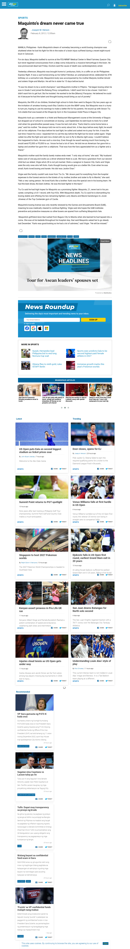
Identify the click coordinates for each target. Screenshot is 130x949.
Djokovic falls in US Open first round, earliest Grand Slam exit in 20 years (91, 558)
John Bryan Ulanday (28, 457)
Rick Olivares (79, 668)
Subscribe (122, 6)
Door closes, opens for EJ (87, 448)
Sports (23, 17)
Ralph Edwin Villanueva (29, 563)
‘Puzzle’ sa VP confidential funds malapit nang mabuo (34, 908)
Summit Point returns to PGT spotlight (40, 502)
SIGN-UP (93, 320)
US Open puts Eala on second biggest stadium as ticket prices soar (40, 451)
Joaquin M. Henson (40, 30)
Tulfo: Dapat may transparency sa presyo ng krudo (33, 808)
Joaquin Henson (80, 453)
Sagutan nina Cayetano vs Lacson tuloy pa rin (30, 773)
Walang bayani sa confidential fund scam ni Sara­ (32, 856)
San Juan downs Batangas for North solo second (89, 609)
